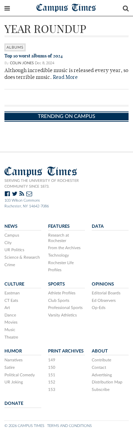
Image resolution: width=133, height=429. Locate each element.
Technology (58, 255)
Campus (11, 235)
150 (51, 367)
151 (51, 375)
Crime (9, 265)
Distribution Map (107, 382)
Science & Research (22, 257)
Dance (10, 315)
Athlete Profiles (61, 293)
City (8, 243)
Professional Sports (65, 308)
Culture (14, 284)
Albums (15, 47)
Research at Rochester (58, 238)
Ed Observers (104, 300)
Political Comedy (19, 375)
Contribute (101, 360)
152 (51, 382)
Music (9, 330)
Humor (13, 351)
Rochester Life (61, 263)
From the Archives (64, 248)
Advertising (102, 375)
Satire (9, 367)
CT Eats (11, 300)
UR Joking (13, 382)
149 (51, 360)
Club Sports (58, 300)
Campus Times (66, 7)
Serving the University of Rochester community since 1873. (41, 183)
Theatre (11, 337)
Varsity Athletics (62, 315)
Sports (56, 284)
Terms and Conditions (69, 426)
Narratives (13, 360)
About (100, 351)
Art (7, 308)
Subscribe (100, 390)
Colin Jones (22, 63)
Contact (99, 367)
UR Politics (14, 250)
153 (51, 390)
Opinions (103, 284)
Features (59, 226)
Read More (65, 77)
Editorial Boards (106, 293)
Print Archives (66, 351)
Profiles (54, 270)
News (10, 226)
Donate (13, 403)
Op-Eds (98, 308)
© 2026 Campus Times (24, 426)
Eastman (12, 293)
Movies (10, 322)
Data (98, 226)
